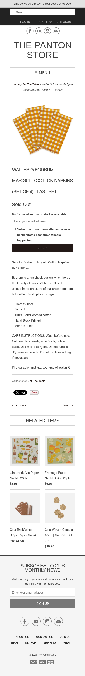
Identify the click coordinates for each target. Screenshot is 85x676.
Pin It (34, 392)
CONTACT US (44, 637)
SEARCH (30, 642)
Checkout (65, 21)
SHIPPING (49, 642)
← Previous (19, 405)
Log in (25, 21)
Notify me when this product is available (39, 214)
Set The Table (30, 84)
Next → (68, 405)
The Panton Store (43, 50)
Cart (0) (45, 21)
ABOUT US (22, 637)
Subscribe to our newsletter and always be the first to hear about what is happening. (43, 234)
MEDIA (67, 642)
